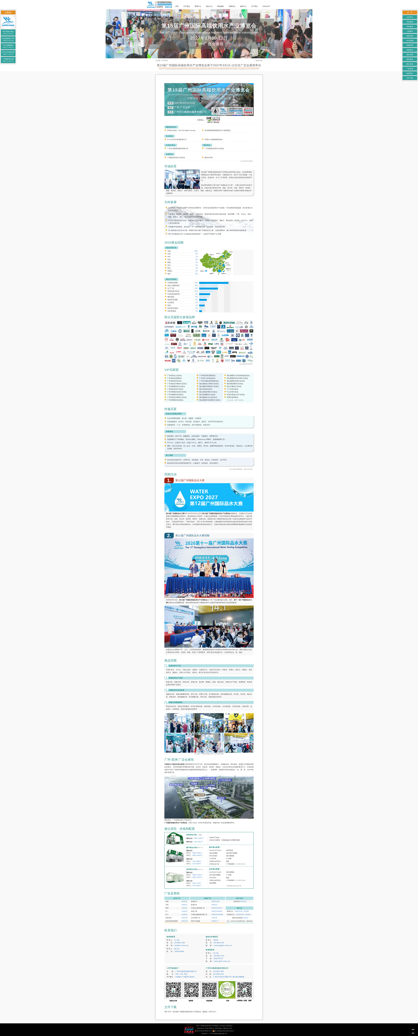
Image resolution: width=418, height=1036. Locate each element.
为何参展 (410, 26)
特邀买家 (410, 45)
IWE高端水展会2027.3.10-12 (8, 33)
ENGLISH (266, 6)
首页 (177, 6)
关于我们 (254, 6)
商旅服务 (220, 6)
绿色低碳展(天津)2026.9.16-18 (8, 39)
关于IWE (165, 60)
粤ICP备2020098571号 (204, 1031)
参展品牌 (410, 36)
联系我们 (410, 73)
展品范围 (410, 54)
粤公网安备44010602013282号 (224, 1031)
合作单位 (410, 17)
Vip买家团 (410, 40)
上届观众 (410, 31)
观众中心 (209, 6)
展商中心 (198, 6)
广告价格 (410, 69)
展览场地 (410, 59)
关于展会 (186, 6)
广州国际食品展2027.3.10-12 (8, 60)
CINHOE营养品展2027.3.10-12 (8, 53)
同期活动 (232, 6)
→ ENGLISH (258, 60)
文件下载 (410, 78)
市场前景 (410, 22)
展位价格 (410, 64)
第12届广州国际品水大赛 (223, 185)
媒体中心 (243, 6)
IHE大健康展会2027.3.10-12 (8, 46)
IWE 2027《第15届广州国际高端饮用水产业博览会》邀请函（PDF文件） (190, 1012)
